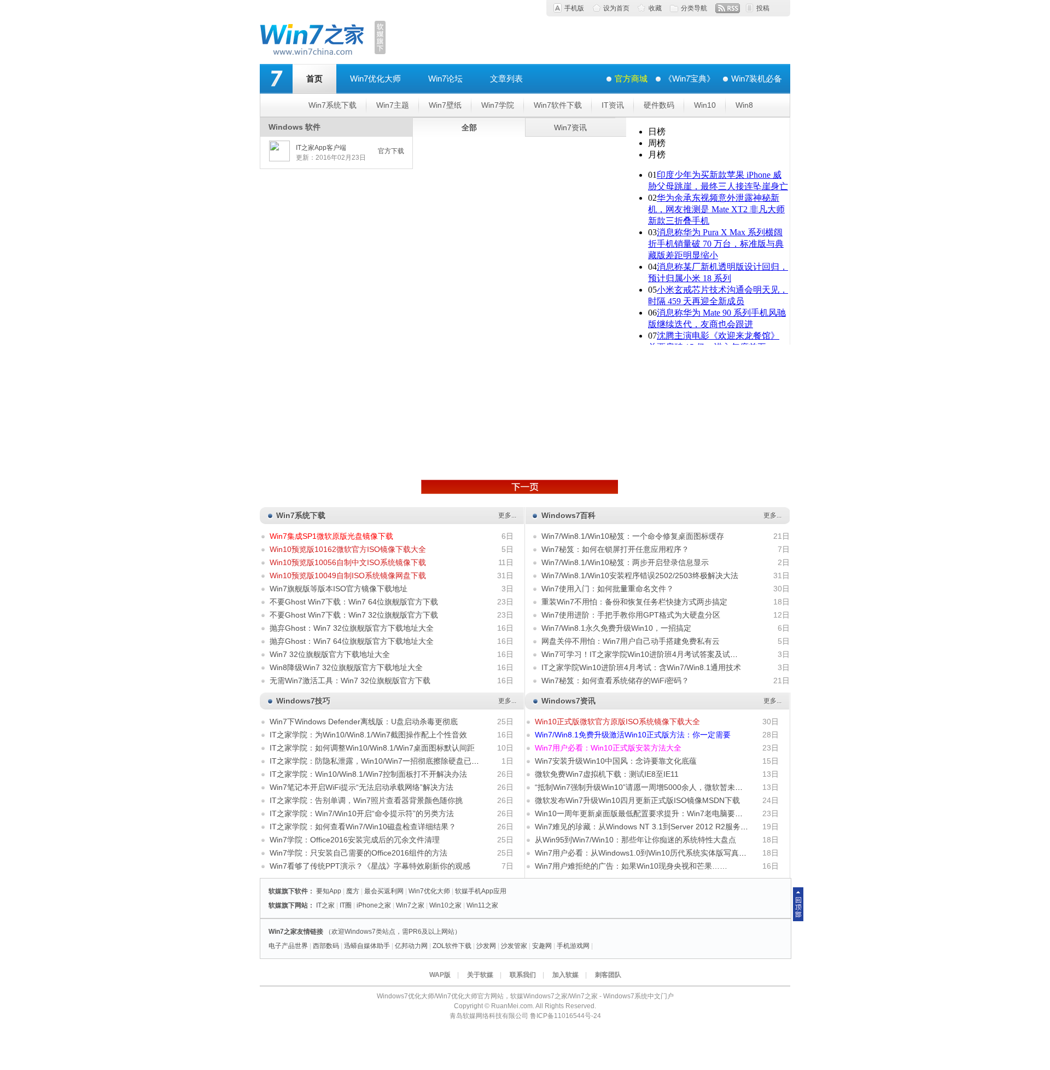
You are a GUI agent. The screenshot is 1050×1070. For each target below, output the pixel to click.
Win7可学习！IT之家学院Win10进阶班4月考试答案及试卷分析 (647, 654)
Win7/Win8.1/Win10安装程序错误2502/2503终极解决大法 (639, 575)
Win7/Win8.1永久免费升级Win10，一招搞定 (616, 628)
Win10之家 (445, 905)
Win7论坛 (445, 78)
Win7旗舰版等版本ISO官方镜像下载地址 (338, 588)
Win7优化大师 (375, 78)
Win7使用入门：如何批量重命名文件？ (607, 588)
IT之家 (325, 905)
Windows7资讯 (568, 700)
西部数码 (326, 946)
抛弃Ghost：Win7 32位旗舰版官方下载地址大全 (352, 628)
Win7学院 (497, 105)
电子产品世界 (288, 946)
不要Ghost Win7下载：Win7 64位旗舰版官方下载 (354, 601)
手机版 (574, 8)
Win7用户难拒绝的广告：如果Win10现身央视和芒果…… (631, 866)
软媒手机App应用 (480, 891)
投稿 (762, 8)
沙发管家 (514, 946)
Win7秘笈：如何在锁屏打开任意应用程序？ (615, 549)
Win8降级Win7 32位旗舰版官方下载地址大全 (346, 667)
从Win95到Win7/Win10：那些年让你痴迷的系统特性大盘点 (635, 839)
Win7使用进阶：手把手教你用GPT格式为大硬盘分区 (630, 614)
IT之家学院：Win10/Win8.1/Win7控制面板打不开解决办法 (368, 774)
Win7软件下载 (558, 105)
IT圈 (346, 905)
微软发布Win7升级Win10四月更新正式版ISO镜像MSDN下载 (637, 800)
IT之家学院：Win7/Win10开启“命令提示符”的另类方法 (362, 813)
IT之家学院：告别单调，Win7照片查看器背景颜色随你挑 (366, 800)
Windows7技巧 (303, 700)
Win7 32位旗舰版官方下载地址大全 (330, 654)
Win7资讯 (570, 127)
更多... (507, 515)
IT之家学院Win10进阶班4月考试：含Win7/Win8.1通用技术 (641, 667)
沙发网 (486, 946)
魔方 (352, 891)
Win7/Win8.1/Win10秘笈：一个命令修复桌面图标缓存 (632, 536)
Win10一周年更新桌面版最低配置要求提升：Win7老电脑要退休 (642, 813)
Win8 (744, 105)
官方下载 (391, 151)
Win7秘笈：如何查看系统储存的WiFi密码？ (615, 680)
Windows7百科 (568, 515)
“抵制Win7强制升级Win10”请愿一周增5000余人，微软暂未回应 (642, 787)
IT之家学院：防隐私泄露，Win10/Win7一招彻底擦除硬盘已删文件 (382, 761)
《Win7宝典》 (689, 78)
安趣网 (542, 946)
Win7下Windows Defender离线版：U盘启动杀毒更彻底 (364, 721)
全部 (469, 127)
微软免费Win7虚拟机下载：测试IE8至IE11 (607, 774)
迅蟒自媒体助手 (367, 946)
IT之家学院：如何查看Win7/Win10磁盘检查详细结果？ (363, 826)
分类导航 (694, 8)
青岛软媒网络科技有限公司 (489, 1016)
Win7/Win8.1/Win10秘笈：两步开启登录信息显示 (625, 562)
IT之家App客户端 (321, 148)
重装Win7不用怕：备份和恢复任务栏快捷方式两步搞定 (634, 601)
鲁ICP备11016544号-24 (565, 1016)
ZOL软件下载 (452, 946)
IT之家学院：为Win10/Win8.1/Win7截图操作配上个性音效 (368, 734)
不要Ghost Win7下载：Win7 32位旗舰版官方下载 (354, 614)
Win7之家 (410, 905)
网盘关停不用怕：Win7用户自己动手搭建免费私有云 (630, 641)
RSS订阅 (727, 8)
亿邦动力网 (411, 946)
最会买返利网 (384, 891)
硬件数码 (659, 105)
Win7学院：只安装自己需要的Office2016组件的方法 (358, 852)
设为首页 (616, 8)
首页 (314, 78)
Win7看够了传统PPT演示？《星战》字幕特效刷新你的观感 (370, 866)
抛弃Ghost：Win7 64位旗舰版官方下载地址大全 (352, 641)
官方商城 (631, 78)
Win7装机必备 (756, 78)
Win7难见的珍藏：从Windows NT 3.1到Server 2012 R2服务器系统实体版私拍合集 (676, 826)
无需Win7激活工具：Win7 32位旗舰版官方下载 (350, 680)
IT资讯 (613, 105)
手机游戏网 (573, 946)
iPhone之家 (374, 905)
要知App (328, 891)
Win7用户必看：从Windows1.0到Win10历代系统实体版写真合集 (644, 852)
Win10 (705, 105)
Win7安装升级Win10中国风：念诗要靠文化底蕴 (616, 761)
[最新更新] (519, 487)
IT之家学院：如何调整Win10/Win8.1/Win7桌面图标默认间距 (372, 747)
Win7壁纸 (445, 105)
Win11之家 (482, 905)
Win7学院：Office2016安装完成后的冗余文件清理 (355, 839)
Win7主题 (392, 105)
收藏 (655, 8)
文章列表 (506, 78)
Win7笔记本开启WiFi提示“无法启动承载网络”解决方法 (361, 787)
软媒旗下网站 (288, 905)
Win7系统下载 (332, 105)
